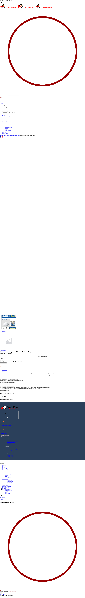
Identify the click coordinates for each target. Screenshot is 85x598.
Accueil (1, 135)
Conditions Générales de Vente (12, 441)
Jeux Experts (10, 118)
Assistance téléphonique (6, 425)
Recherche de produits (4, 96)
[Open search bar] (0, 94)
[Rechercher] (1, 97)
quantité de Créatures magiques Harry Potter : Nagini (11, 361)
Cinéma (13, 135)
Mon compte (9, 448)
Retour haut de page (3, 594)
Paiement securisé (10, 456)
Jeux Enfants (10, 116)
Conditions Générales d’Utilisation (11, 443)
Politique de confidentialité (12, 449)
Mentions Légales (10, 455)
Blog (8, 444)
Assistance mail (4, 433)
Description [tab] (4, 370)
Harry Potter (17, 135)
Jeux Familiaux (10, 117)
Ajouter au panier (3, 363)
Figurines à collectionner (7, 135)
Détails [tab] (3, 371)
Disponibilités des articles (11, 450)
